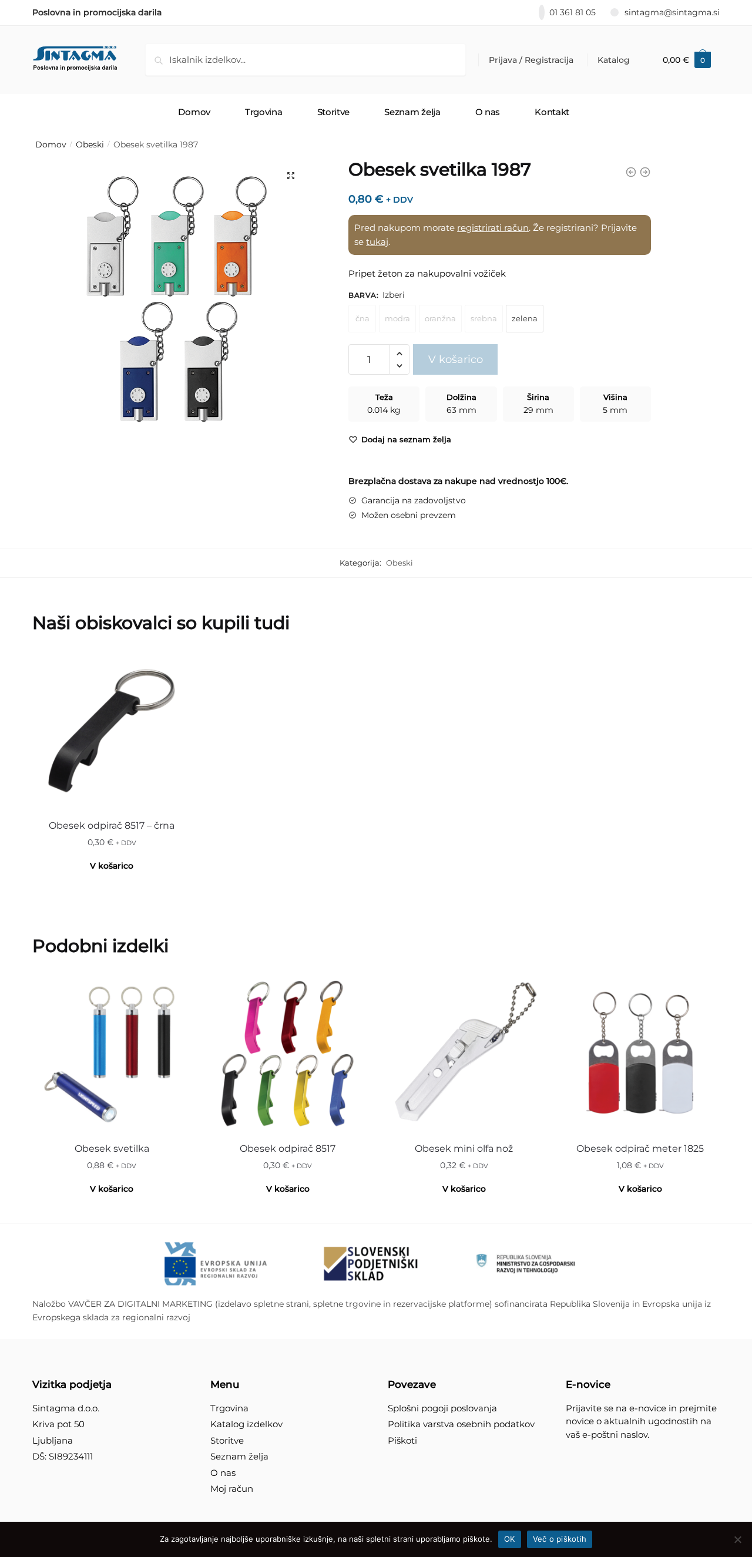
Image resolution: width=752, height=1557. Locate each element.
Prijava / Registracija (531, 60)
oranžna (440, 318)
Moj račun (231, 1488)
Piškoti (402, 1440)
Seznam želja (239, 1456)
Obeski (90, 144)
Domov (50, 144)
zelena (525, 318)
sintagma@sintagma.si (672, 12)
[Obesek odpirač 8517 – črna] (111, 730)
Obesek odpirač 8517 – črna (111, 825)
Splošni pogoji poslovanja (442, 1408)
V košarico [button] (111, 865)
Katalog (613, 60)
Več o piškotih (560, 1538)
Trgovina (229, 1408)
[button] (291, 175)
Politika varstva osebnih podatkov (461, 1424)
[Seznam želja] (173, 669)
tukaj (377, 241)
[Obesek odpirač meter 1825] (640, 1053)
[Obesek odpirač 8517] (288, 1053)
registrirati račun (493, 227)
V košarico (455, 359)
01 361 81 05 (572, 12)
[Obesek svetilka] (111, 1053)
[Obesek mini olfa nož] (464, 1053)
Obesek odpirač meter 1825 (640, 1148)
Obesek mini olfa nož (464, 1148)
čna (362, 318)
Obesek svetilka (112, 1148)
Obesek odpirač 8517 (287, 1148)
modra (397, 318)
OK (509, 1538)
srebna (484, 318)
